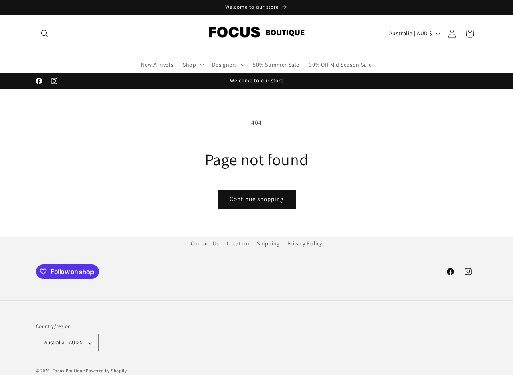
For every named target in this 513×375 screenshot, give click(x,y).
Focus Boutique (69, 371)
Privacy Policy (304, 243)
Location (238, 243)
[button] (45, 34)
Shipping (268, 243)
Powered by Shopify (106, 371)
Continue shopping (257, 199)
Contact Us (205, 243)
